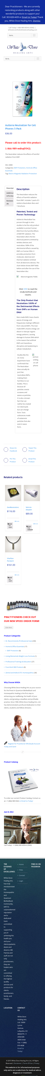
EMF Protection (19, 168)
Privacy (36, 1063)
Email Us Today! (29, 17)
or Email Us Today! (26, 801)
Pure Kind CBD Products (14, 667)
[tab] (11, 188)
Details (17, 521)
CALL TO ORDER (29, 528)
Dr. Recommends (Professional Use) (19, 641)
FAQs (21, 870)
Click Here (8, 627)
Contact (22, 875)
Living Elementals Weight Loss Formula (20, 656)
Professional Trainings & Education (18, 661)
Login (21, 881)
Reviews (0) (9, 202)
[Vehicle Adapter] (32, 493)
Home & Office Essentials (15, 646)
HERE (25, 289)
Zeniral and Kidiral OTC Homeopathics (20, 673)
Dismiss (36, 20)
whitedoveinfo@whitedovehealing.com (22, 30)
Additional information (11, 194)
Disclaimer (17, 1063)
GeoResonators (13, 507)
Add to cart (10, 525)
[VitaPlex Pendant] (13, 544)
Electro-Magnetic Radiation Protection (23, 173)
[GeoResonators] (13, 493)
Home (21, 864)
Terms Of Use (28, 1063)
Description (11, 188)
